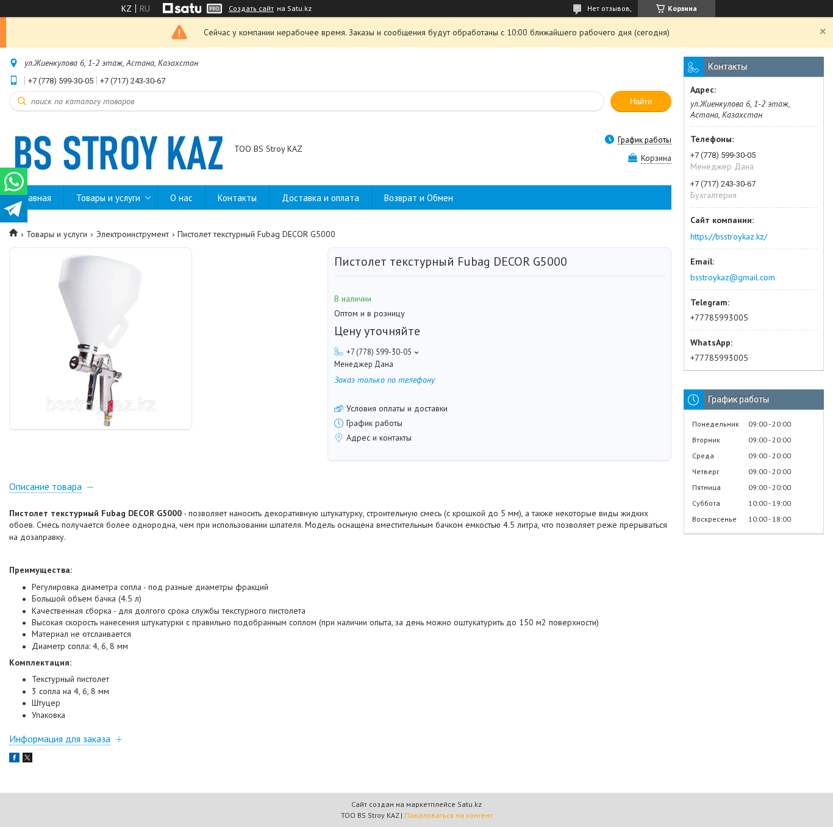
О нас (181, 197)
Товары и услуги (108, 197)
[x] (27, 759)
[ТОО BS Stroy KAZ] (116, 149)
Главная (36, 197)
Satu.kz (469, 804)
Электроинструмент (132, 234)
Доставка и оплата (320, 197)
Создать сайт (251, 8)
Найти (641, 101)
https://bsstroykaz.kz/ (728, 236)
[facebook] (14, 759)
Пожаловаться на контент (448, 815)
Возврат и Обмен (418, 197)
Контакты (237, 197)
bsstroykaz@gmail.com (732, 277)
